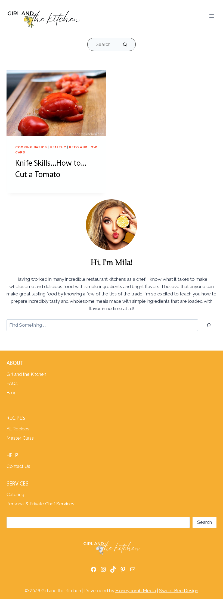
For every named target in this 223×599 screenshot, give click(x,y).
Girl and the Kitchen (26, 374)
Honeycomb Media (135, 590)
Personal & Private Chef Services (40, 503)
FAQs (12, 383)
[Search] (208, 325)
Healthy (58, 147)
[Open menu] (211, 16)
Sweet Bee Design (178, 590)
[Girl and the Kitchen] (44, 18)
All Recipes (18, 428)
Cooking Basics (31, 147)
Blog (12, 392)
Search (204, 522)
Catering (15, 494)
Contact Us (18, 466)
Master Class (20, 438)
